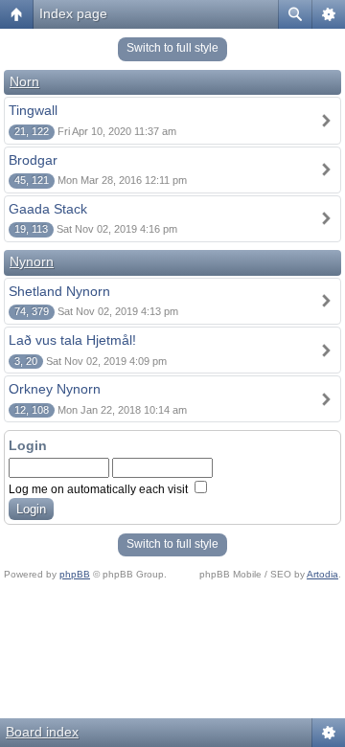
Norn (24, 81)
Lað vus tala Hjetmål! (72, 340)
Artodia (322, 574)
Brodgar (33, 160)
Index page (73, 13)
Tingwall (33, 110)
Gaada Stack (48, 208)
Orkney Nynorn (55, 388)
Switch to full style (172, 48)
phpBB (74, 574)
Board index (42, 731)
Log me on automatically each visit (100, 489)
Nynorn (32, 261)
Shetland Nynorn (59, 291)
